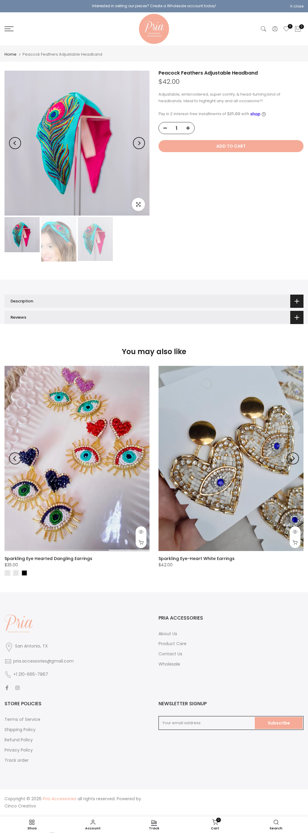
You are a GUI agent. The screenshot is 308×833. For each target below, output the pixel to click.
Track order (17, 760)
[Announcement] (154, 6)
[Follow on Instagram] (17, 687)
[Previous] (15, 143)
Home (11, 54)
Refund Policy (19, 740)
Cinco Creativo (20, 806)
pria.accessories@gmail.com (43, 661)
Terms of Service (22, 719)
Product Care (172, 644)
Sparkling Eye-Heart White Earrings (197, 559)
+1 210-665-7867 (30, 674)
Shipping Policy (20, 730)
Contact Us (170, 654)
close (12, 6)
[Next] (139, 143)
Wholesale (169, 664)
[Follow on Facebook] (7, 687)
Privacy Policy (19, 750)
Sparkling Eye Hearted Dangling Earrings (48, 559)
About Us (168, 634)
